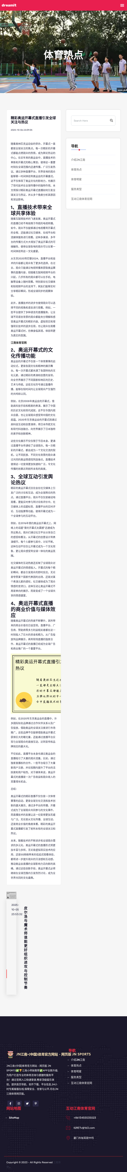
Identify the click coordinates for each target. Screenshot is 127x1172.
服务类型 (76, 189)
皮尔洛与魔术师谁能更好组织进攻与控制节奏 (25, 948)
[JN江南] (60, 1054)
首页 (54, 64)
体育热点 (76, 169)
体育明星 (76, 179)
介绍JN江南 (78, 159)
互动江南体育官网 (81, 199)
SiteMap (14, 1117)
